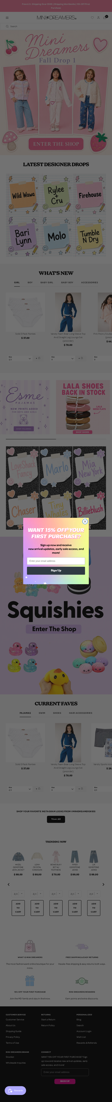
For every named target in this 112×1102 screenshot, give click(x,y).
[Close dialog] (85, 521)
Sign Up (56, 570)
